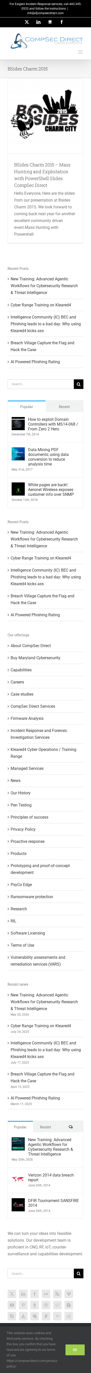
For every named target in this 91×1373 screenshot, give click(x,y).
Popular (26, 406)
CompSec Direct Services (33, 706)
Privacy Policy (23, 829)
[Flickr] (46, 1294)
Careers (17, 682)
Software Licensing (28, 933)
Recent (64, 406)
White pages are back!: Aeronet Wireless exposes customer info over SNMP (51, 489)
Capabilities (21, 670)
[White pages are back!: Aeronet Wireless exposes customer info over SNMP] (18, 485)
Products (19, 853)
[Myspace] (34, 1316)
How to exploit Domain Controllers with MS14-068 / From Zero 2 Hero (53, 424)
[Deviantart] (46, 1316)
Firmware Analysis (27, 718)
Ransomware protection (32, 896)
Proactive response (27, 841)
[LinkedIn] (23, 1294)
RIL (13, 921)
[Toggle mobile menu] (80, 52)
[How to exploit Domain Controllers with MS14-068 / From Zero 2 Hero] (18, 420)
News (15, 780)
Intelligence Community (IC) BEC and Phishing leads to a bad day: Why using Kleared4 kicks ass (46, 324)
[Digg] (57, 1305)
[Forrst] (23, 1316)
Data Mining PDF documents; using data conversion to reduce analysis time (48, 457)
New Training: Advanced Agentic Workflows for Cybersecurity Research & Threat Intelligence (44, 286)
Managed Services (27, 768)
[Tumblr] (34, 1305)
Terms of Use (22, 945)
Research (19, 908)
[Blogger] (68, 1305)
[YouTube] (12, 1305)
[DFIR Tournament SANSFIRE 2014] (18, 1201)
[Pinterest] (23, 1305)
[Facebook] (34, 1294)
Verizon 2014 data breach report (51, 1177)
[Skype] (12, 1316)
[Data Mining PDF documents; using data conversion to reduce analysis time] (18, 450)
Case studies (22, 694)
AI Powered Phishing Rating (35, 361)
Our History (21, 793)
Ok (75, 1349)
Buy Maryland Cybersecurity (35, 657)
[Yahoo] (57, 1316)
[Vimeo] (68, 1294)
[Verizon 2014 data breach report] (18, 1176)
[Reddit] (68, 1316)
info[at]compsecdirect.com (45, 13)
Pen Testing (21, 805)
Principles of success (29, 817)
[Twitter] (12, 1294)
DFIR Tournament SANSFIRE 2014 (53, 1203)
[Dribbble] (46, 1305)
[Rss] (57, 1294)
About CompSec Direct (31, 645)
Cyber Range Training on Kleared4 (41, 305)
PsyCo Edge (21, 884)
